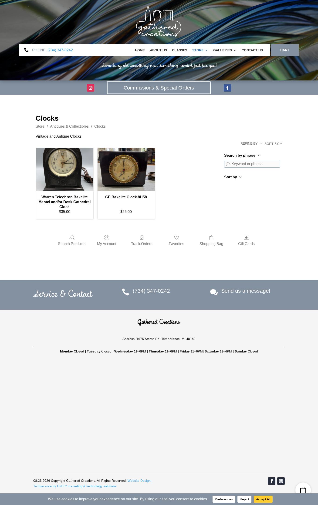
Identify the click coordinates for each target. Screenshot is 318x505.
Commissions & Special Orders (159, 87)
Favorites (176, 244)
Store (197, 50)
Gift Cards (246, 244)
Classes (179, 50)
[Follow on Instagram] (90, 88)
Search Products (71, 244)
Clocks (100, 126)
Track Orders (141, 244)
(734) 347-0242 (60, 50)
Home (140, 50)
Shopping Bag (211, 244)
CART (284, 50)
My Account (106, 244)
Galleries (222, 50)
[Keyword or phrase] (227, 164)
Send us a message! (245, 291)
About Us (158, 50)
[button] (303, 490)
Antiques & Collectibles (69, 126)
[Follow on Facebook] (227, 88)
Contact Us (252, 50)
